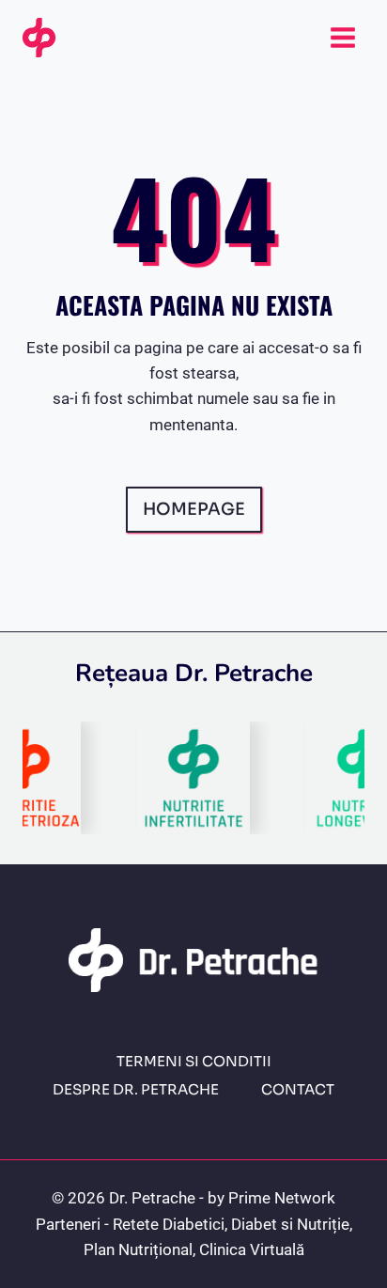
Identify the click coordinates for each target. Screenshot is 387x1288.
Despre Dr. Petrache (136, 1089)
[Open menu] (342, 37)
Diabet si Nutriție (290, 1224)
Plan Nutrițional (138, 1249)
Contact (297, 1089)
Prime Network (281, 1197)
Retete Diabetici (168, 1224)
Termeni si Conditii (193, 1061)
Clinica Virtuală (251, 1249)
